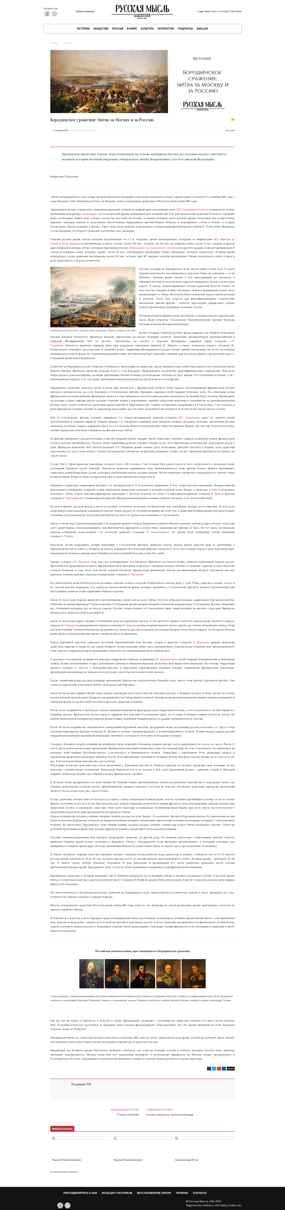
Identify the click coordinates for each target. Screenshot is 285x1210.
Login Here (203, 11)
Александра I (90, 213)
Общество (101, 28)
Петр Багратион (72, 243)
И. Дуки (216, 493)
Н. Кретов (81, 667)
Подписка (185, 28)
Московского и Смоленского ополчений (155, 247)
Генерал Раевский (128, 1114)
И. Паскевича (178, 548)
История (83, 28)
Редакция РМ (60, 130)
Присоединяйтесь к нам (80, 1193)
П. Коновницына (157, 532)
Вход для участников (117, 1193)
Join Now (236, 11)
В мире (132, 28)
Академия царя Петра (186, 1159)
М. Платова (68, 625)
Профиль (182, 1193)
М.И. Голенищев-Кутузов (192, 209)
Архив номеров (85, 11)
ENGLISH (202, 28)
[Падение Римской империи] (81, 1146)
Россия (117, 28)
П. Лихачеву (135, 574)
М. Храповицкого (167, 659)
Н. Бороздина (71, 498)
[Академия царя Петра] (204, 1146)
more (231, 1068)
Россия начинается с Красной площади (169, 1114)
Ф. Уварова (129, 625)
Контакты (199, 1193)
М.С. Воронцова (188, 417)
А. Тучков (67, 536)
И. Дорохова (201, 642)
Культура (147, 28)
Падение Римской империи (66, 1159)
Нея (111, 425)
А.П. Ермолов (80, 561)
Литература (165, 28)
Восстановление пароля (154, 1193)
